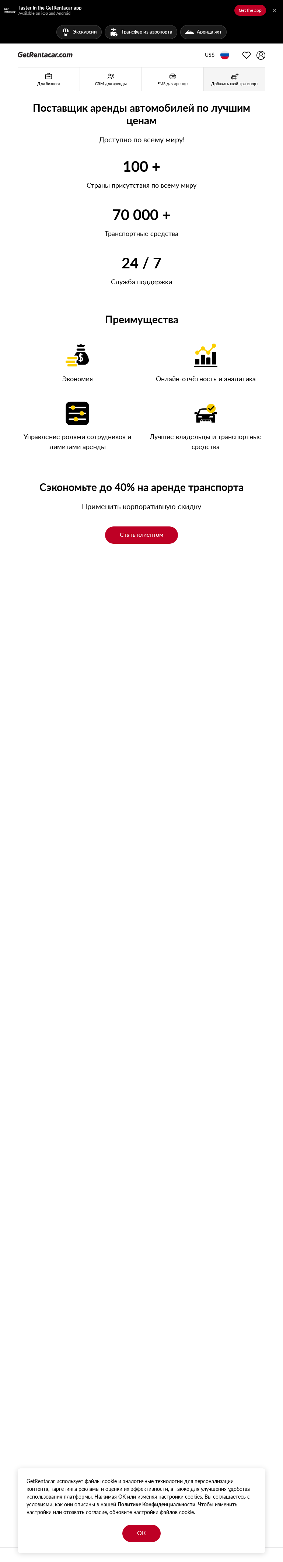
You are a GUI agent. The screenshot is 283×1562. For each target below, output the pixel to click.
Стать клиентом (141, 534)
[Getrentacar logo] (45, 54)
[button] (209, 55)
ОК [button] (141, 1532)
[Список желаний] (246, 55)
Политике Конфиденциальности (156, 1504)
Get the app (250, 10)
